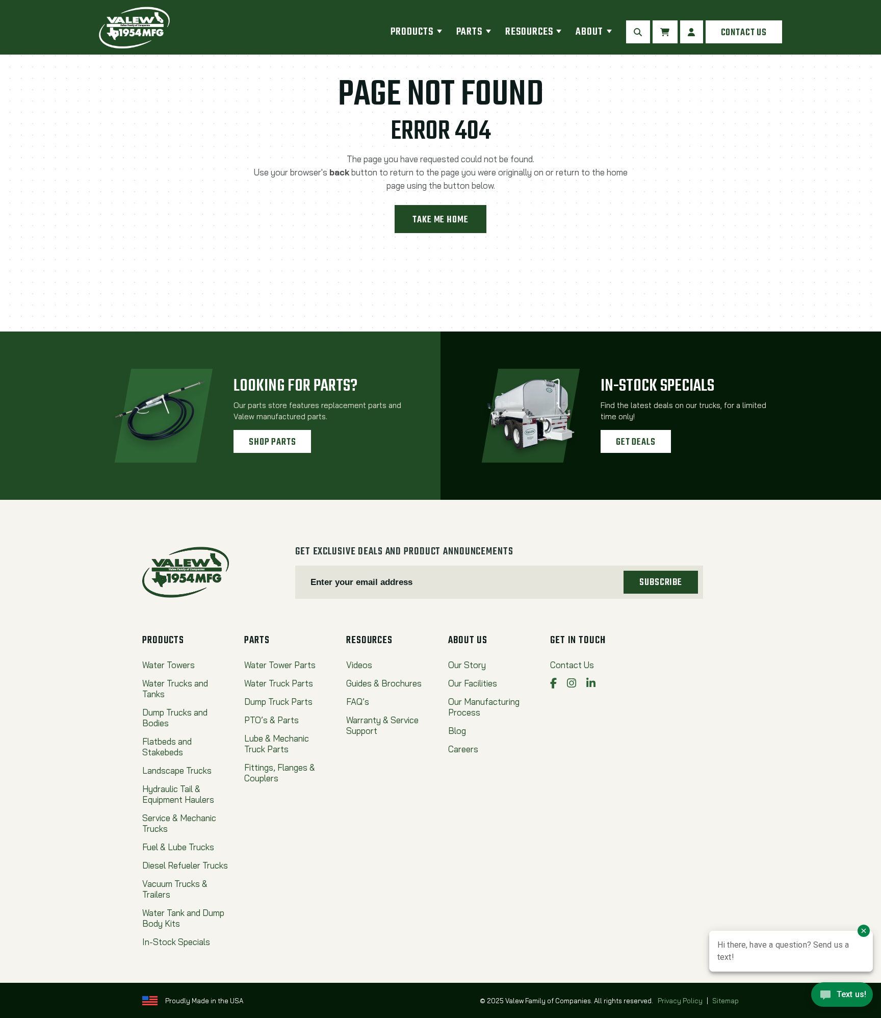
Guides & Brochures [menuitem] (384, 683)
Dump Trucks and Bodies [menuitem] (175, 717)
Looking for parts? (295, 386)
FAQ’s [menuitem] (357, 701)
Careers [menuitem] (463, 749)
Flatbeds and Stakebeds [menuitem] (167, 746)
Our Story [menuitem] (467, 664)
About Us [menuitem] (467, 640)
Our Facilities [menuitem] (472, 683)
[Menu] (439, 32)
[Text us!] (842, 997)
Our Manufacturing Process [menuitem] (484, 707)
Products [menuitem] (412, 31)
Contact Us (744, 32)
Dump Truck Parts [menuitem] (278, 701)
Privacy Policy (680, 1001)
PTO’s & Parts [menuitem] (271, 720)
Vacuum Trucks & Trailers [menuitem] (175, 889)
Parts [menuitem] (469, 31)
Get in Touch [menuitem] (578, 640)
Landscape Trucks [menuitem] (177, 770)
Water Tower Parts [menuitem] (280, 664)
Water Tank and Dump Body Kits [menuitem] (183, 918)
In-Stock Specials (657, 386)
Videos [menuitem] (359, 664)
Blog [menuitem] (457, 730)
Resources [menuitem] (529, 31)
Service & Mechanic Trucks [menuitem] (179, 823)
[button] (638, 31)
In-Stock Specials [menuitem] (176, 941)
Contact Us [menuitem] (572, 664)
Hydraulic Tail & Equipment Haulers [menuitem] (178, 794)
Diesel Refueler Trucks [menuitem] (185, 865)
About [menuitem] (589, 31)
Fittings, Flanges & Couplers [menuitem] (279, 772)
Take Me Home (440, 219)
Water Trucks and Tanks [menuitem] (175, 688)
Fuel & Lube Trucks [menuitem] (178, 847)
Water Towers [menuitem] (168, 664)
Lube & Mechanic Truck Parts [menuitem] (276, 743)
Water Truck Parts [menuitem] (278, 683)
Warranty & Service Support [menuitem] (382, 725)
